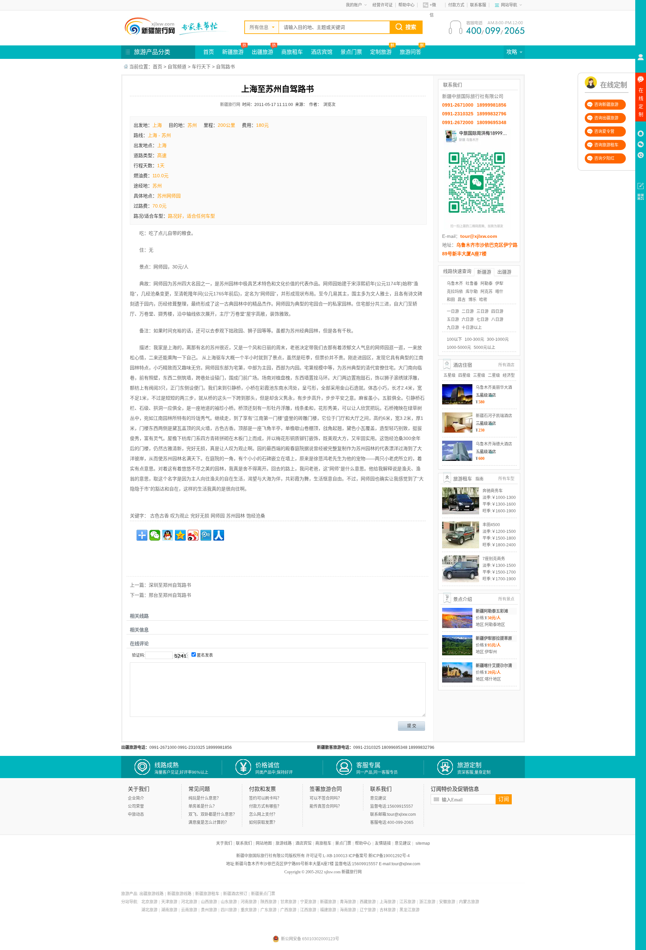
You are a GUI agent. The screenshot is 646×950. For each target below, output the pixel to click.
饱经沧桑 (255, 515)
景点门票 (351, 52)
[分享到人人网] (218, 535)
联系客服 (478, 5)
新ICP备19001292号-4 (389, 855)
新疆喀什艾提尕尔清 (494, 665)
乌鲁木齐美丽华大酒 (494, 387)
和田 (451, 299)
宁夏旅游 (308, 902)
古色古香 (159, 515)
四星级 (464, 375)
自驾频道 (177, 66)
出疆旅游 (262, 52)
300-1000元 (498, 339)
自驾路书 (225, 66)
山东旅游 (229, 902)
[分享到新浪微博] (193, 535)
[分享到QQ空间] (180, 535)
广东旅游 (268, 910)
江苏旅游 (407, 902)
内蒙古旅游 (469, 902)
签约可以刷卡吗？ (265, 798)
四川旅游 (229, 910)
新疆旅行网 (230, 104)
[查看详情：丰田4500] (460, 523)
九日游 (453, 327)
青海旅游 (348, 902)
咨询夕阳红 (604, 158)
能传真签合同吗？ (326, 806)
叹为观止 (179, 515)
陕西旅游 (268, 902)
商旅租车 (292, 52)
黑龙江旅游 (409, 910)
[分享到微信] (154, 535)
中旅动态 (136, 814)
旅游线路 (284, 843)
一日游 (453, 311)
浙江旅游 (427, 902)
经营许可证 (382, 5)
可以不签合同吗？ (326, 798)
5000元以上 (484, 347)
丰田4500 (491, 524)
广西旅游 (288, 910)
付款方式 (456, 5)
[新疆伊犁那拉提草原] (457, 637)
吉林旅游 (388, 910)
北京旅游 (149, 902)
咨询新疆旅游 (606, 104)
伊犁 (499, 283)
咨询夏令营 (604, 131)
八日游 (497, 319)
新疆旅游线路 (179, 893)
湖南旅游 (169, 910)
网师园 (218, 515)
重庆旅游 (249, 910)
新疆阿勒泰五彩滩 (492, 611)
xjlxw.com (332, 872)
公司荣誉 (136, 806)
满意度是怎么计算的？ (208, 822)
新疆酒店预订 (235, 893)
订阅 (503, 799)
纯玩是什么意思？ (204, 798)
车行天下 (201, 66)
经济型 (509, 375)
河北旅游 (189, 902)
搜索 (410, 27)
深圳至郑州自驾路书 (170, 585)
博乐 (472, 299)
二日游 (468, 311)
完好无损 (199, 515)
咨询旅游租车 (606, 145)
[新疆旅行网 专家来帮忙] (178, 26)
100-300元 (474, 339)
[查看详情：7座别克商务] (460, 557)
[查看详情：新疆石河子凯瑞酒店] (457, 414)
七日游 (482, 319)
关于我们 (224, 843)
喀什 (499, 291)
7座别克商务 (493, 558)
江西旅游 (308, 910)
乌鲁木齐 (455, 283)
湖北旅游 (149, 910)
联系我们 (244, 843)
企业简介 (136, 798)
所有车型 (506, 478)
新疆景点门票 (263, 893)
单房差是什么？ (202, 806)
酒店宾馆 (321, 52)
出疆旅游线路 (151, 893)
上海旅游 (388, 902)
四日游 (497, 311)
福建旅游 (328, 910)
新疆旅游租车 (207, 893)
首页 (208, 52)
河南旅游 (249, 902)
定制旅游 (381, 52)
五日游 (453, 319)
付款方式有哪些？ (265, 806)
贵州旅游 (209, 910)
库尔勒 (472, 291)
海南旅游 (348, 910)
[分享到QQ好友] (167, 535)
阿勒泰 (486, 283)
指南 (479, 479)
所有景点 (506, 599)
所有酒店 (506, 365)
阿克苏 (486, 291)
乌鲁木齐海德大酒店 (494, 444)
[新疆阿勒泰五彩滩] (457, 610)
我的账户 (354, 5)
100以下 (454, 339)
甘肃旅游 (288, 902)
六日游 (468, 319)
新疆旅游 (233, 52)
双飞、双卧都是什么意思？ (212, 814)
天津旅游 (169, 902)
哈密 (483, 299)
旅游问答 (410, 52)
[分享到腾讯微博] (206, 535)
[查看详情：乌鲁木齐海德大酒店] (457, 443)
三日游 (482, 311)
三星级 (479, 375)
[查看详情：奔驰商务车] (460, 489)
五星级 (449, 375)
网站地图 (264, 843)
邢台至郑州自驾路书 (170, 595)
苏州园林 (235, 515)
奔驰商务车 (492, 490)
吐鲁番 (472, 283)
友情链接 (383, 843)
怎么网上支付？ (263, 814)
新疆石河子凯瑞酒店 (494, 415)
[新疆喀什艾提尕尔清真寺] (457, 664)
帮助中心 (406, 5)
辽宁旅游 (368, 910)
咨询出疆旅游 (606, 118)
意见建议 (378, 798)
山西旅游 (209, 902)
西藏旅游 (368, 902)
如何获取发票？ (263, 822)
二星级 (494, 375)
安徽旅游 (447, 902)
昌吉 (462, 299)
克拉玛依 (455, 291)
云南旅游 (189, 910)
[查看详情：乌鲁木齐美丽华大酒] (457, 386)
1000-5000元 (459, 347)
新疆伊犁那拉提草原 (494, 638)
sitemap (423, 843)
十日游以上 (472, 327)
